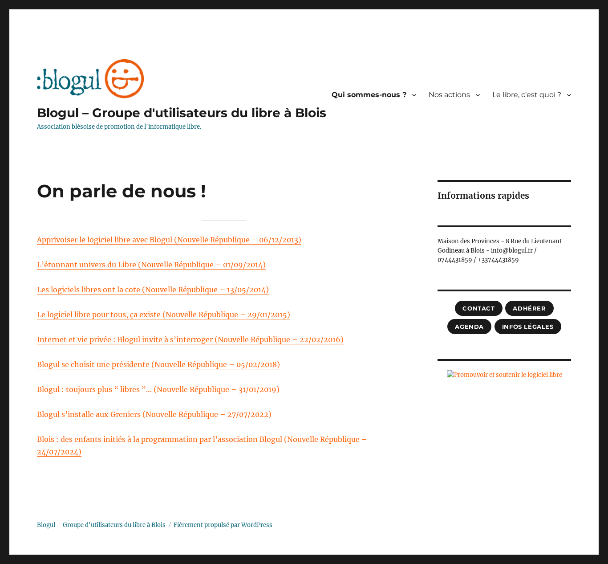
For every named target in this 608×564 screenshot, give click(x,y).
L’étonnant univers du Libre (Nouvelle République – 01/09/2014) (151, 264)
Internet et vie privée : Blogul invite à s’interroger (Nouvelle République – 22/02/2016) (190, 339)
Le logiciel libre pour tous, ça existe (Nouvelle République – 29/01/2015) (163, 314)
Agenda (469, 326)
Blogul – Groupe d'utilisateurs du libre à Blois (181, 112)
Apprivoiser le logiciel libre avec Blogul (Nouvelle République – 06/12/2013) (169, 239)
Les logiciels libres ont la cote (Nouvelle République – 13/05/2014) (153, 289)
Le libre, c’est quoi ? (526, 94)
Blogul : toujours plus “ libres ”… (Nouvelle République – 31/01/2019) (158, 389)
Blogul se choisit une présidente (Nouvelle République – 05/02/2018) (158, 364)
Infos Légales (528, 326)
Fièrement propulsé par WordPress (223, 525)
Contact (478, 308)
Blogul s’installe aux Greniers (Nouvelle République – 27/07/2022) (154, 414)
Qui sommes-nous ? (369, 94)
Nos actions (449, 94)
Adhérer (529, 308)
